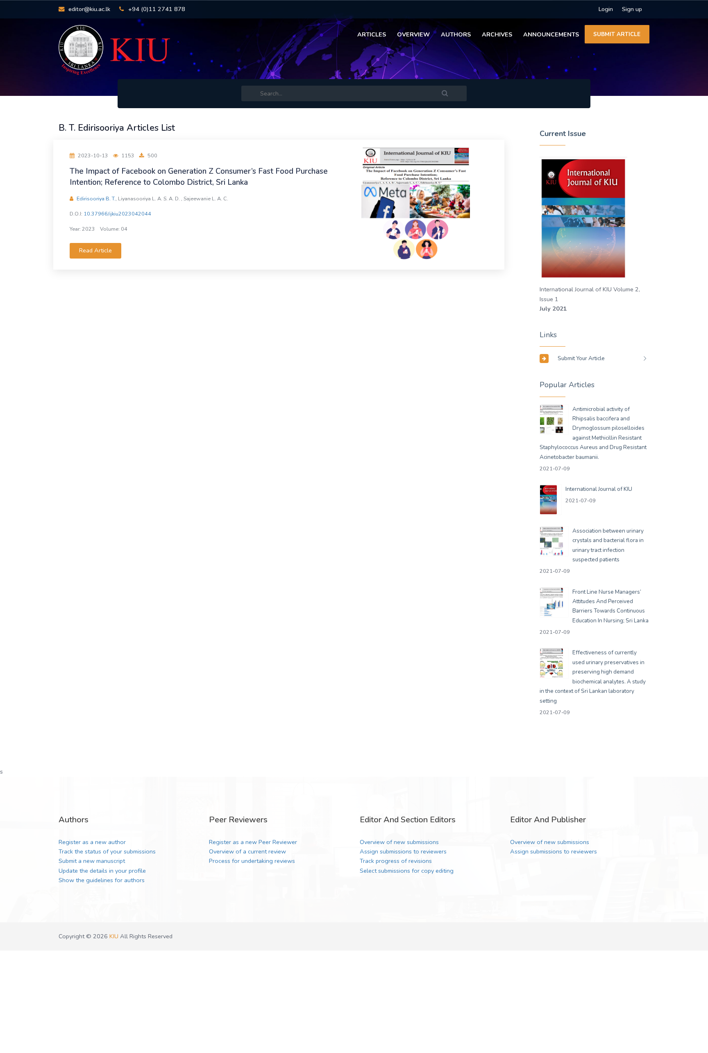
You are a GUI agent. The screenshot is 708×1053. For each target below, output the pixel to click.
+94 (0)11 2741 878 (156, 9)
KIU (113, 936)
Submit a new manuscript (92, 861)
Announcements (551, 34)
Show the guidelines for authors (102, 880)
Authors (456, 34)
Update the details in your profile (102, 871)
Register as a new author (92, 842)
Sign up (632, 9)
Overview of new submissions (399, 842)
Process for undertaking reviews (252, 861)
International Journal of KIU (598, 489)
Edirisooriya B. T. (96, 198)
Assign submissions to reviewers (403, 851)
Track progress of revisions (396, 861)
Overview (413, 34)
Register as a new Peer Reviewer (253, 842)
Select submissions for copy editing (407, 871)
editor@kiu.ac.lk (88, 9)
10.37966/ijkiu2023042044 (117, 213)
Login (605, 9)
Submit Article (616, 34)
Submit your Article (581, 358)
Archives (497, 34)
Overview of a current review (247, 851)
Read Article (95, 250)
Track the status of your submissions (107, 851)
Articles (371, 34)
